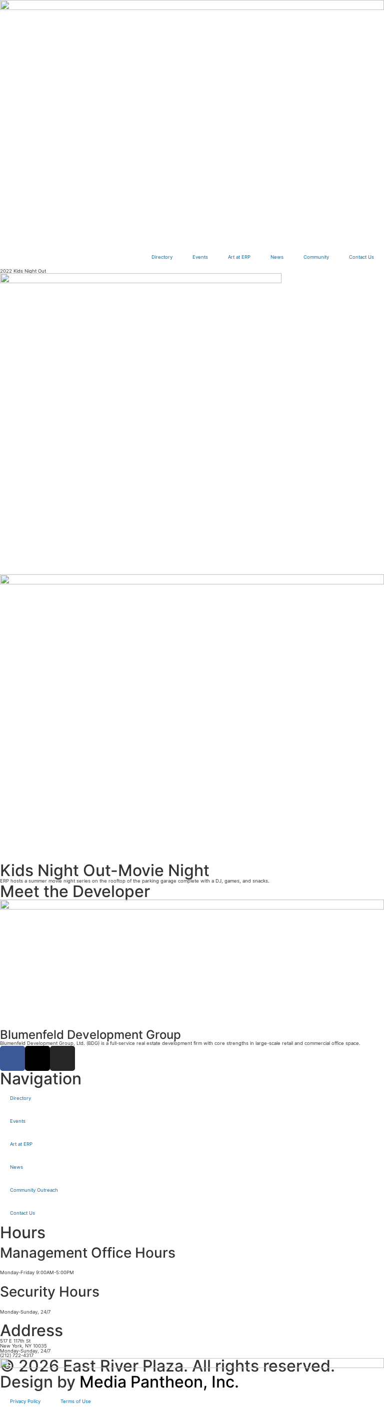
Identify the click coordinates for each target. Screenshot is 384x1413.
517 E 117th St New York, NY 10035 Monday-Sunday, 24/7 (25, 1345)
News (277, 257)
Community (316, 257)
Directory (162, 257)
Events (200, 257)
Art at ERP (239, 257)
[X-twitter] (37, 1058)
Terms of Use (75, 1401)
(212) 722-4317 (17, 1355)
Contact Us (361, 257)
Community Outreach (34, 1190)
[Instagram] (62, 1058)
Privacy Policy (25, 1401)
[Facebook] (12, 1058)
